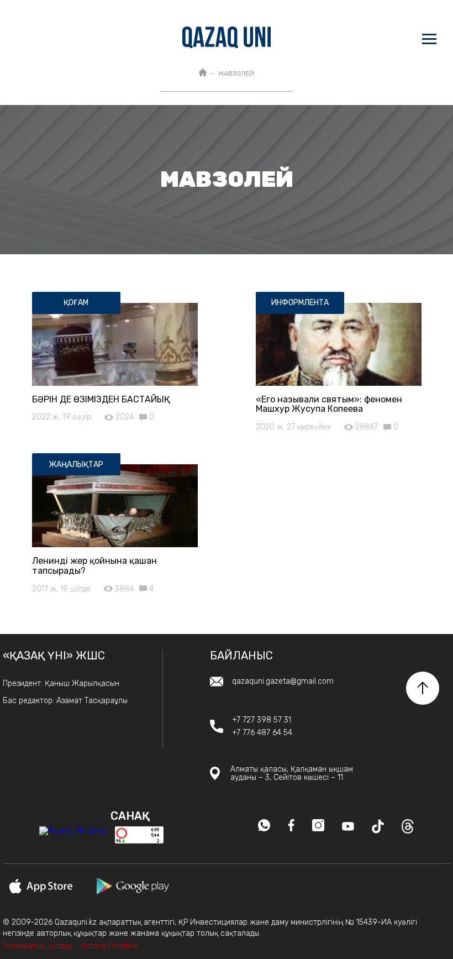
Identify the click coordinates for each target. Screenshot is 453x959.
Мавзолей (236, 73)
